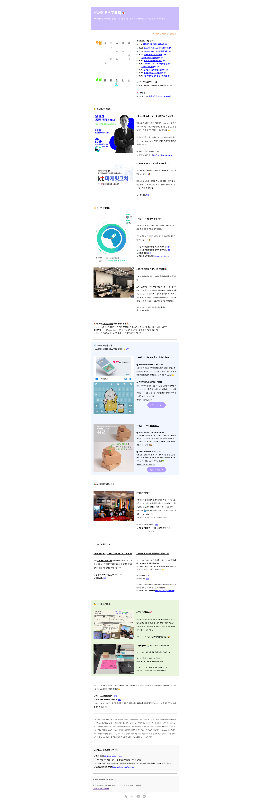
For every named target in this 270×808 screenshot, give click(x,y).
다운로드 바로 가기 (156, 405)
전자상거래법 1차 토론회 (152, 72)
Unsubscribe (104, 788)
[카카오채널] (144, 796)
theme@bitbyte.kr (144, 400)
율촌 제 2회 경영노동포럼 (153, 60)
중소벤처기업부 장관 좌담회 (153, 69)
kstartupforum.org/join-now (123, 767)
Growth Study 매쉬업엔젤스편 (155, 51)
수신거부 (96, 788)
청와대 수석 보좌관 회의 (149, 57)
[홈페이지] (125, 796)
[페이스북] (132, 796)
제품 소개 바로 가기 (156, 470)
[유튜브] (138, 796)
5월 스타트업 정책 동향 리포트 (154, 75)
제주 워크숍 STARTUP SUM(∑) (160, 96)
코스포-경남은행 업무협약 (153, 54)
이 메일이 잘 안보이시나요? (162, 34)
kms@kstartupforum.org (165, 590)
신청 (127, 349)
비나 (160, 44)
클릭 (147, 195)
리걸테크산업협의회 (150, 44)
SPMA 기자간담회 (147, 66)
